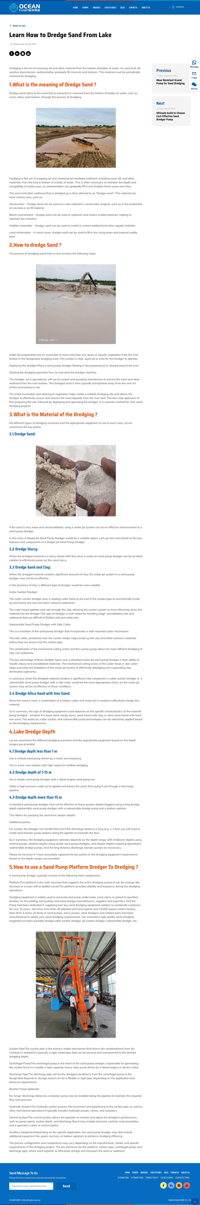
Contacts (133, 7)
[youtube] (28, 53)
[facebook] (11, 53)
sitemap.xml (123, 1177)
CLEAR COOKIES (167, 1177)
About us (146, 7)
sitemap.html (137, 1177)
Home (75, 7)
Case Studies (110, 7)
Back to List (19, 25)
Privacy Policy (152, 1177)
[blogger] (22, 53)
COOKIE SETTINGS (182, 1177)
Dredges (96, 7)
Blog (122, 7)
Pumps (85, 7)
